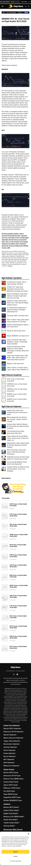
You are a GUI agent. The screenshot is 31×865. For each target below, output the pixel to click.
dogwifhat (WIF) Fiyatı (12, 797)
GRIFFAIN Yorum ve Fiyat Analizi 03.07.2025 (17, 385)
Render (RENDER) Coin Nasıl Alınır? (18, 336)
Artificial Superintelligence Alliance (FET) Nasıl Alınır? (18, 326)
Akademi (7, 804)
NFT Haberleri (9, 759)
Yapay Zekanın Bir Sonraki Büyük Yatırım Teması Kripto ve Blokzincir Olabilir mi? (18, 438)
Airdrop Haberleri (10, 747)
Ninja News (15, 667)
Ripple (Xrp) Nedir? (11, 813)
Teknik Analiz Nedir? (11, 823)
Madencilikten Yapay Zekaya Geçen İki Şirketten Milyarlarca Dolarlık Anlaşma (18, 445)
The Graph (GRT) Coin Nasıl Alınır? (18, 315)
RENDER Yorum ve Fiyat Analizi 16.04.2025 (17, 400)
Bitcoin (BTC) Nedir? (11, 807)
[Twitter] (13, 674)
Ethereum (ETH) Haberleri (13, 732)
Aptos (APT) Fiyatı (11, 785)
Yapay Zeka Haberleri (12, 741)
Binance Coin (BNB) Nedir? (14, 817)
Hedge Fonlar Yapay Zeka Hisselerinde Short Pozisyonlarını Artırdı (17, 412)
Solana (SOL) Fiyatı (11, 782)
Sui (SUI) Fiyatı (9, 791)
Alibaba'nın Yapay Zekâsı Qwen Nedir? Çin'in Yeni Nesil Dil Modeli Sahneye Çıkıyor (17, 303)
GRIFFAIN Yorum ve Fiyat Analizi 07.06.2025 (17, 390)
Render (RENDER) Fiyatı (13, 800)
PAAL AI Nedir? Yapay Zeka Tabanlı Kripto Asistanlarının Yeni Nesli (18, 321)
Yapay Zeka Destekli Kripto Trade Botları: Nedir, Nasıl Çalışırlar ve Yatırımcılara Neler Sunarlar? (17, 357)
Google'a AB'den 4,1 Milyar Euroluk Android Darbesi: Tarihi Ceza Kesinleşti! (18, 469)
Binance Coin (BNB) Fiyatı (13, 779)
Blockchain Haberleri (12, 744)
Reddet (15, 856)
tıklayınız (10, 265)
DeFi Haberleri (9, 763)
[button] (28, 834)
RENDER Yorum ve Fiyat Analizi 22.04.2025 (17, 395)
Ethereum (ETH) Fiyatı (12, 776)
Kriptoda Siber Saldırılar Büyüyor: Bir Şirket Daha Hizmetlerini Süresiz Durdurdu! (18, 426)
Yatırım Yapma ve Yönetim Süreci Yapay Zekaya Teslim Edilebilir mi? (18, 368)
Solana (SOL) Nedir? (11, 810)
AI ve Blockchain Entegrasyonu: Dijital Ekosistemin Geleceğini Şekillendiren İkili (17, 309)
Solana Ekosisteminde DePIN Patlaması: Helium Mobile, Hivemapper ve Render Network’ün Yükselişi (18, 350)
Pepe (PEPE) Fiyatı (11, 794)
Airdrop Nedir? (9, 826)
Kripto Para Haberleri (12, 725)
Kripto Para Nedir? (11, 820)
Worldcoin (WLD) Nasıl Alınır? (16, 331)
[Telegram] (17, 674)
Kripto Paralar (9, 769)
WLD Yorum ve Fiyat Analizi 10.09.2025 (15, 380)
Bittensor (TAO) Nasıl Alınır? (15, 363)
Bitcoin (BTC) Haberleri (12, 729)
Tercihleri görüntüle (15, 861)
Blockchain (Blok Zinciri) (13, 830)
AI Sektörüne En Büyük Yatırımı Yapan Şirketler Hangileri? (16, 283)
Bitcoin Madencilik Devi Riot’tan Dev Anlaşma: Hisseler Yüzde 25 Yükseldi (17, 419)
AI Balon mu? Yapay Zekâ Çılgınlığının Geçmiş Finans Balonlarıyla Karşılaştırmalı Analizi (17, 289)
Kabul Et (15, 852)
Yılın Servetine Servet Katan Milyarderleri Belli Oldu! (15, 432)
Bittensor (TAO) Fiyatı (12, 788)
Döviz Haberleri (9, 750)
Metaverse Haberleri (11, 766)
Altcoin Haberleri (10, 735)
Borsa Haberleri (10, 756)
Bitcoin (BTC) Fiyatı (11, 772)
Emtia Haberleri (9, 753)
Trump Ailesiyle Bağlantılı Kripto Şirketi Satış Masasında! (17, 463)
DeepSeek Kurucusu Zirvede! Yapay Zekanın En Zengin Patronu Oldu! (18, 458)
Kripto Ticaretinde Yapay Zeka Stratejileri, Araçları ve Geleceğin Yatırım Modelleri (17, 342)
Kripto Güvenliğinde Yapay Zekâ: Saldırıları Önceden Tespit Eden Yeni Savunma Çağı (17, 296)
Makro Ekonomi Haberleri (13, 738)
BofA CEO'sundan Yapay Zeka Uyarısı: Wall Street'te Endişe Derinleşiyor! (16, 452)
